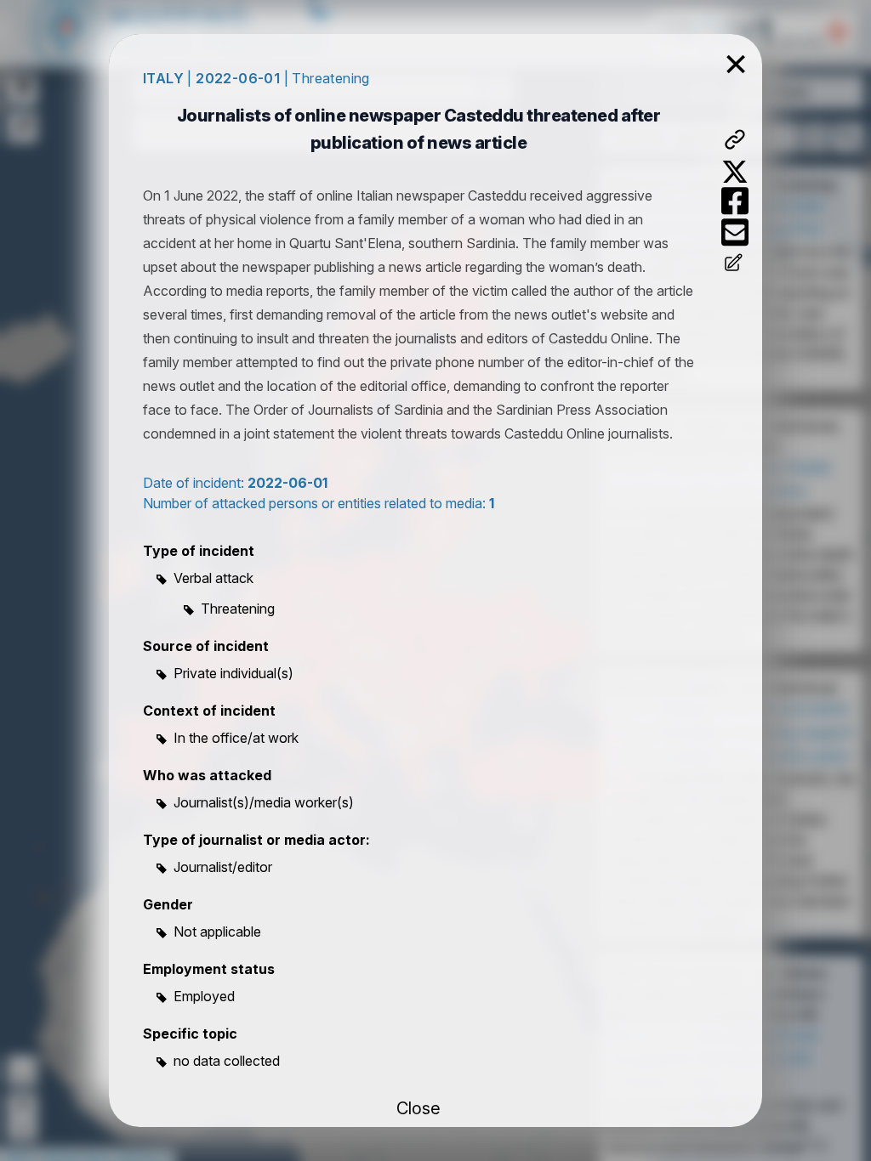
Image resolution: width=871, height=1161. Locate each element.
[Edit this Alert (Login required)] (735, 264)
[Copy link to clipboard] (735, 139)
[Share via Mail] (735, 232)
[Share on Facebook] (735, 201)
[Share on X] (735, 171)
